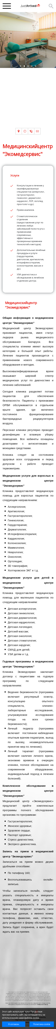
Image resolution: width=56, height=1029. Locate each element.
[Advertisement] (28, 100)
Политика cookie (41, 1024)
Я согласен (13, 1024)
